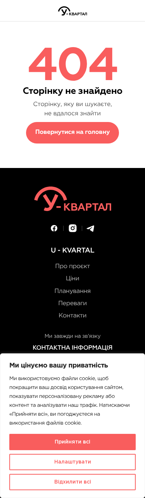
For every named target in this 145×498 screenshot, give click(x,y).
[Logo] (72, 11)
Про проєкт (72, 266)
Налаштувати (72, 462)
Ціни (72, 278)
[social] (54, 228)
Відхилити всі (72, 482)
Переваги (72, 303)
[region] (72, 425)
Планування (72, 291)
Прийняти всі (72, 442)
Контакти (72, 316)
